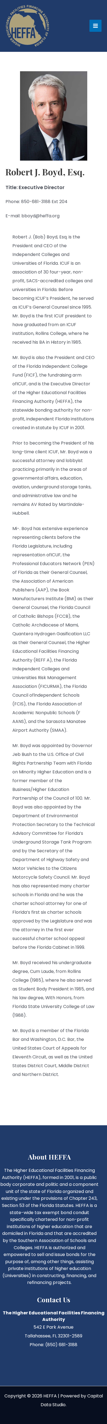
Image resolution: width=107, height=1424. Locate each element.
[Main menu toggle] (95, 26)
